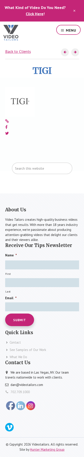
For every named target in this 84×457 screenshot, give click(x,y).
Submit (19, 320)
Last (8, 291)
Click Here (34, 13)
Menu (71, 30)
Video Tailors (10, 33)
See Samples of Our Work (28, 350)
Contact (15, 342)
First (8, 273)
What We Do (18, 357)
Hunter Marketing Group (47, 449)
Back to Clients (18, 51)
